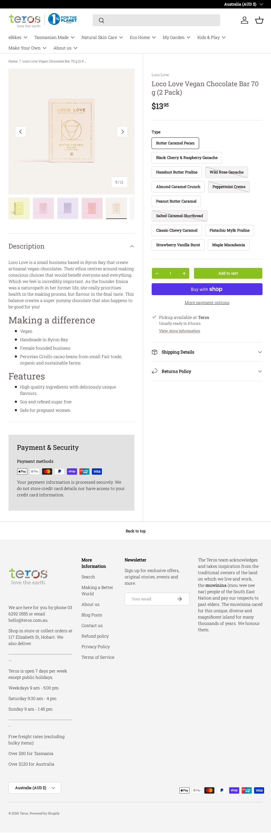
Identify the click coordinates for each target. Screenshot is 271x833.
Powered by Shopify (45, 813)
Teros (24, 813)
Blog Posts (92, 614)
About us (91, 604)
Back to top (136, 530)
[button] (259, 20)
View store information (179, 330)
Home (12, 61)
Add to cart (228, 273)
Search (88, 576)
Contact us (92, 625)
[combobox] (156, 20)
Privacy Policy (96, 646)
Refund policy (95, 636)
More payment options (207, 302)
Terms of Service (98, 657)
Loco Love (160, 74)
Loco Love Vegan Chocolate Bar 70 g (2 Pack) (54, 61)
